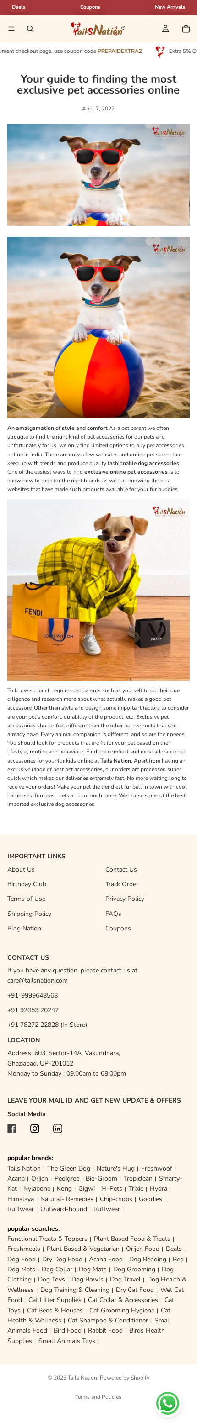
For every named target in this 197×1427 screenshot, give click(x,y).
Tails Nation (24, 1168)
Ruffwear (20, 1209)
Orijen (39, 1178)
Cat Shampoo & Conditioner (108, 1320)
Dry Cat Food (135, 1290)
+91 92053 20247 (33, 1010)
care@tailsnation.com (37, 980)
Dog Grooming (134, 1269)
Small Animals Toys (66, 1341)
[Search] (30, 29)
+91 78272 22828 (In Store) (47, 1024)
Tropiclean (138, 1178)
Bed (178, 1259)
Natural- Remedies (66, 1199)
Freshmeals (23, 1248)
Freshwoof (156, 1168)
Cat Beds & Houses (55, 1310)
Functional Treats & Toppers (47, 1238)
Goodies (150, 1199)
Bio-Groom (101, 1178)
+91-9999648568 (32, 995)
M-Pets (111, 1188)
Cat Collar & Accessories (123, 1300)
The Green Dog (68, 1168)
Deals (174, 1248)
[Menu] (11, 28)
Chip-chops (116, 1199)
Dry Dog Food (62, 1259)
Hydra (158, 1188)
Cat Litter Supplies (55, 1300)
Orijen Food (142, 1248)
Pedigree (67, 1178)
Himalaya (20, 1199)
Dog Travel (125, 1279)
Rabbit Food (105, 1330)
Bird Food (68, 1330)
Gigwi (86, 1188)
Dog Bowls (87, 1279)
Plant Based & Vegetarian (83, 1248)
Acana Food (106, 1259)
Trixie (136, 1188)
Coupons (90, 7)
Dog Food (21, 1259)
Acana (16, 1178)
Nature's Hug (116, 1168)
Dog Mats (21, 1269)
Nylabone (36, 1188)
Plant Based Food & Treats (132, 1238)
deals (18, 7)
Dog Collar (57, 1269)
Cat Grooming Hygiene (121, 1310)
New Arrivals (170, 7)
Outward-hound (63, 1209)
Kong (64, 1188)
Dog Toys (51, 1279)
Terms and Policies (98, 1397)
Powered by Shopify (124, 1377)
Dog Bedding (147, 1259)
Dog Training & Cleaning (74, 1290)
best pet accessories (77, 769)
